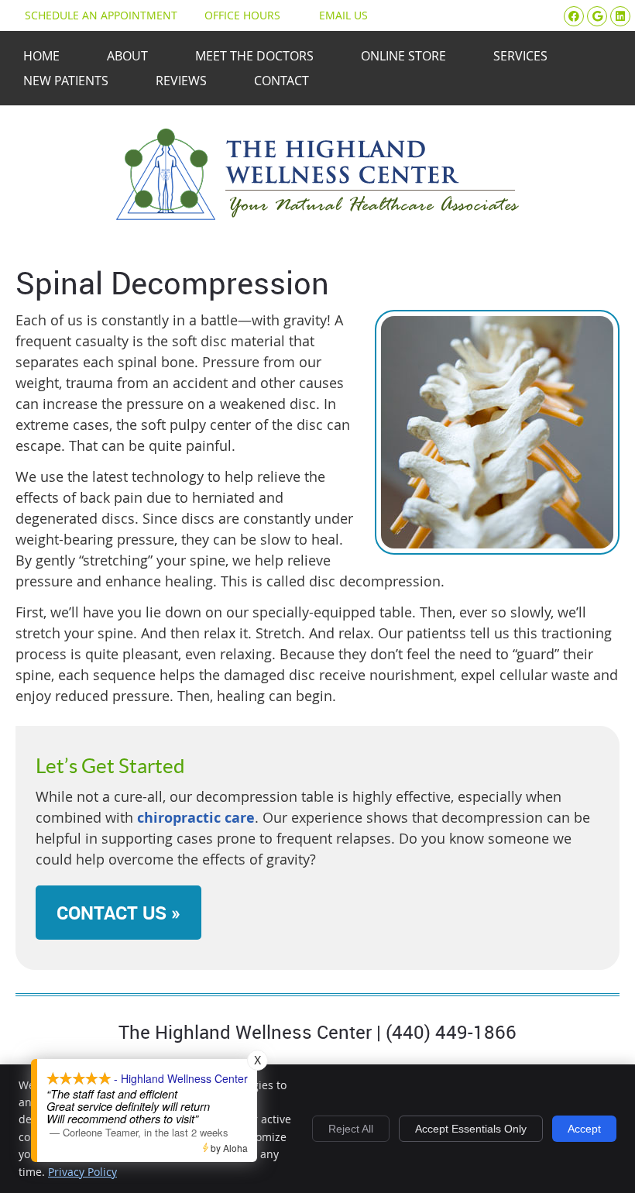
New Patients (65, 80)
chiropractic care (196, 817)
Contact (281, 80)
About (127, 55)
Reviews (181, 80)
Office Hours (242, 15)
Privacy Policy (82, 1171)
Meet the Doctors (254, 55)
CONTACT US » (118, 912)
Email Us (343, 15)
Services (520, 55)
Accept (584, 1129)
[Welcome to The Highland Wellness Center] (317, 214)
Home (41, 55)
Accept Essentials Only (471, 1129)
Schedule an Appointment (101, 15)
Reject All (350, 1129)
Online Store (403, 55)
